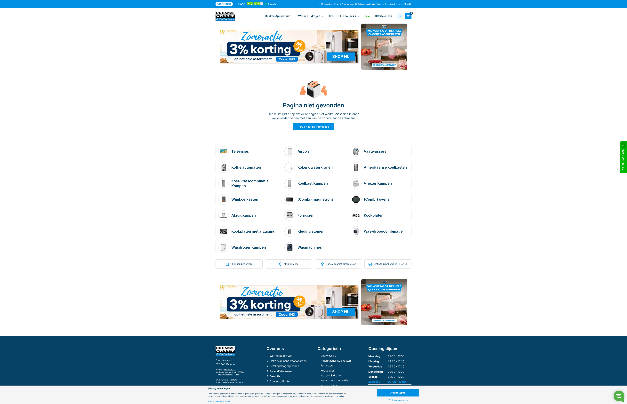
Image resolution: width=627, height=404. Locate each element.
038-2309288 (238, 372)
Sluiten (227, 401)
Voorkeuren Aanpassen (398, 400)
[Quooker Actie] (384, 47)
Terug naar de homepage (313, 126)
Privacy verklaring (215, 401)
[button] (291, 16)
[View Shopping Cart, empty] (408, 16)
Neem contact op (623, 159)
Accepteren (398, 392)
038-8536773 (229, 370)
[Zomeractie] (289, 46)
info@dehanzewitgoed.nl (228, 375)
